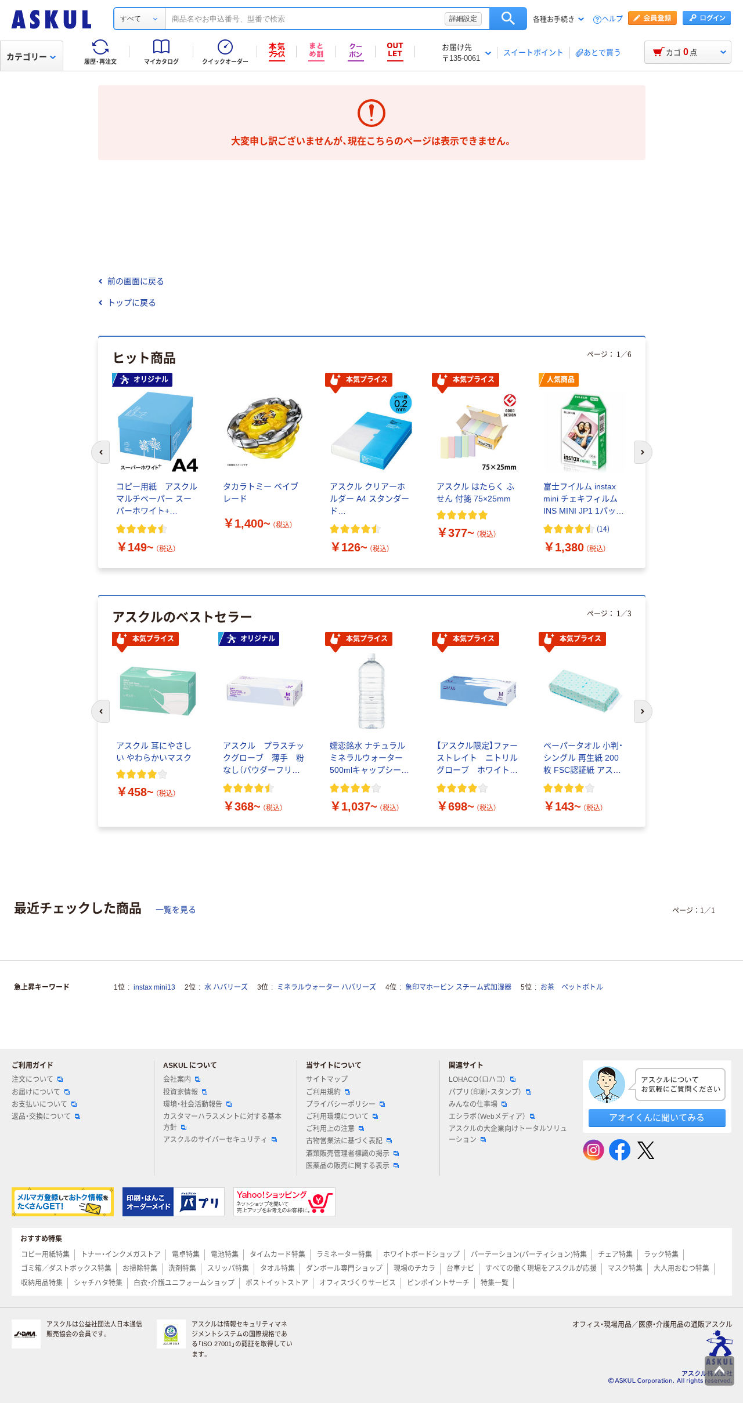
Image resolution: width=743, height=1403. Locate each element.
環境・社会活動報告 (192, 1104)
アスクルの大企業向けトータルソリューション (508, 1134)
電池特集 (225, 1255)
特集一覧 (494, 1283)
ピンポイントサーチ (438, 1283)
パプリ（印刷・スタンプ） (485, 1092)
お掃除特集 (139, 1268)
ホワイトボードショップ (421, 1255)
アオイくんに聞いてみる (657, 1117)
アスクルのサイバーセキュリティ (215, 1140)
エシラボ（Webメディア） (487, 1117)
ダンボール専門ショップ (344, 1268)
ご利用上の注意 (330, 1129)
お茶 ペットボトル (571, 987)
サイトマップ (327, 1079)
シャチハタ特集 (98, 1283)
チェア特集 (615, 1255)
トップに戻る (131, 302)
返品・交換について (41, 1117)
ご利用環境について (337, 1117)
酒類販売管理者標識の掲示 (347, 1154)
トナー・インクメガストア (121, 1255)
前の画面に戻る (135, 281)
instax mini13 (154, 987)
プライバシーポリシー (341, 1104)
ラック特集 (661, 1255)
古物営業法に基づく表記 (344, 1141)
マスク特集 (625, 1268)
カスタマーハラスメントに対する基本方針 (222, 1122)
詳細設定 (463, 18)
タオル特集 (277, 1268)
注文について (32, 1079)
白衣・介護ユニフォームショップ (184, 1283)
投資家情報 (180, 1092)
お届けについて (36, 1092)
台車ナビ (460, 1268)
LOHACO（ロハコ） (477, 1079)
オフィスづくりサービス (357, 1283)
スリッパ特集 (228, 1268)
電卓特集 (186, 1255)
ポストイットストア (277, 1283)
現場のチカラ (414, 1268)
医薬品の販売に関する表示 (347, 1166)
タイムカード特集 (277, 1255)
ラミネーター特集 (344, 1255)
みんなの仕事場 (473, 1104)
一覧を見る (176, 909)
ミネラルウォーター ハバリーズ (326, 987)
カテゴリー (26, 56)
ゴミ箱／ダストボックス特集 (66, 1268)
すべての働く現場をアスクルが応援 (541, 1268)
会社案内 (177, 1079)
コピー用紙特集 (45, 1255)
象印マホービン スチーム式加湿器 (458, 987)
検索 (508, 18)
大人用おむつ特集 (681, 1268)
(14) (603, 528)
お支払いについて (39, 1104)
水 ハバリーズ (226, 987)
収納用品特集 (42, 1283)
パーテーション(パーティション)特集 (529, 1255)
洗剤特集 (182, 1268)
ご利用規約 (323, 1092)
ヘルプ (612, 19)
